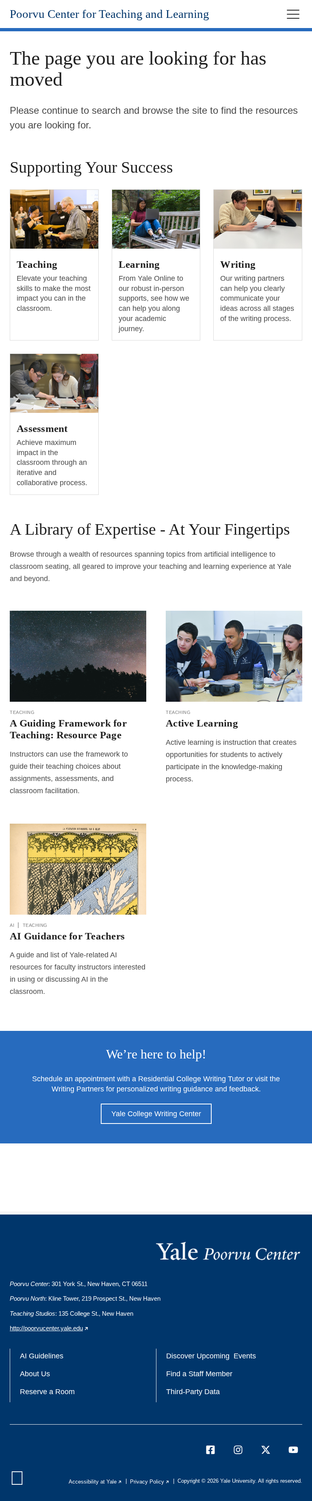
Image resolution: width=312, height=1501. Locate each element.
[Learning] (156, 219)
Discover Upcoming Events (211, 1356)
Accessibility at (95, 1482)
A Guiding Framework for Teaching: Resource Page (68, 728)
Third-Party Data (193, 1392)
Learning (139, 264)
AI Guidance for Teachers (67, 935)
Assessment (42, 428)
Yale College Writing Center (156, 1114)
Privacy (150, 1482)
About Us (35, 1374)
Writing (238, 264)
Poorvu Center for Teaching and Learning (109, 14)
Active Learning (202, 723)
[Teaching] (54, 219)
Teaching (37, 264)
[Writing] (257, 219)
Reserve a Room (47, 1392)
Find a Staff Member (199, 1374)
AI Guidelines (41, 1356)
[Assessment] (54, 383)
